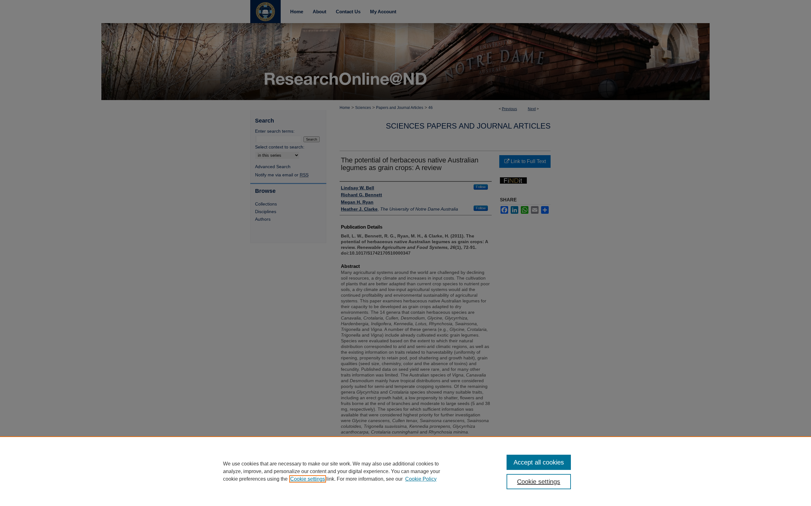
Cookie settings (307, 479)
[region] (405, 471)
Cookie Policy (421, 479)
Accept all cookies (539, 462)
